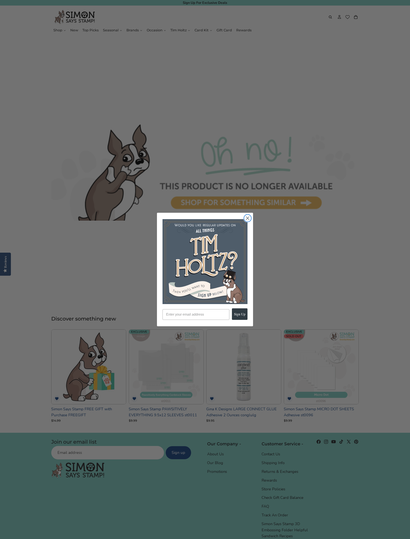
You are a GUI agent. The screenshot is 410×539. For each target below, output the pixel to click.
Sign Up (239, 314)
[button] (205, 261)
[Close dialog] (247, 218)
